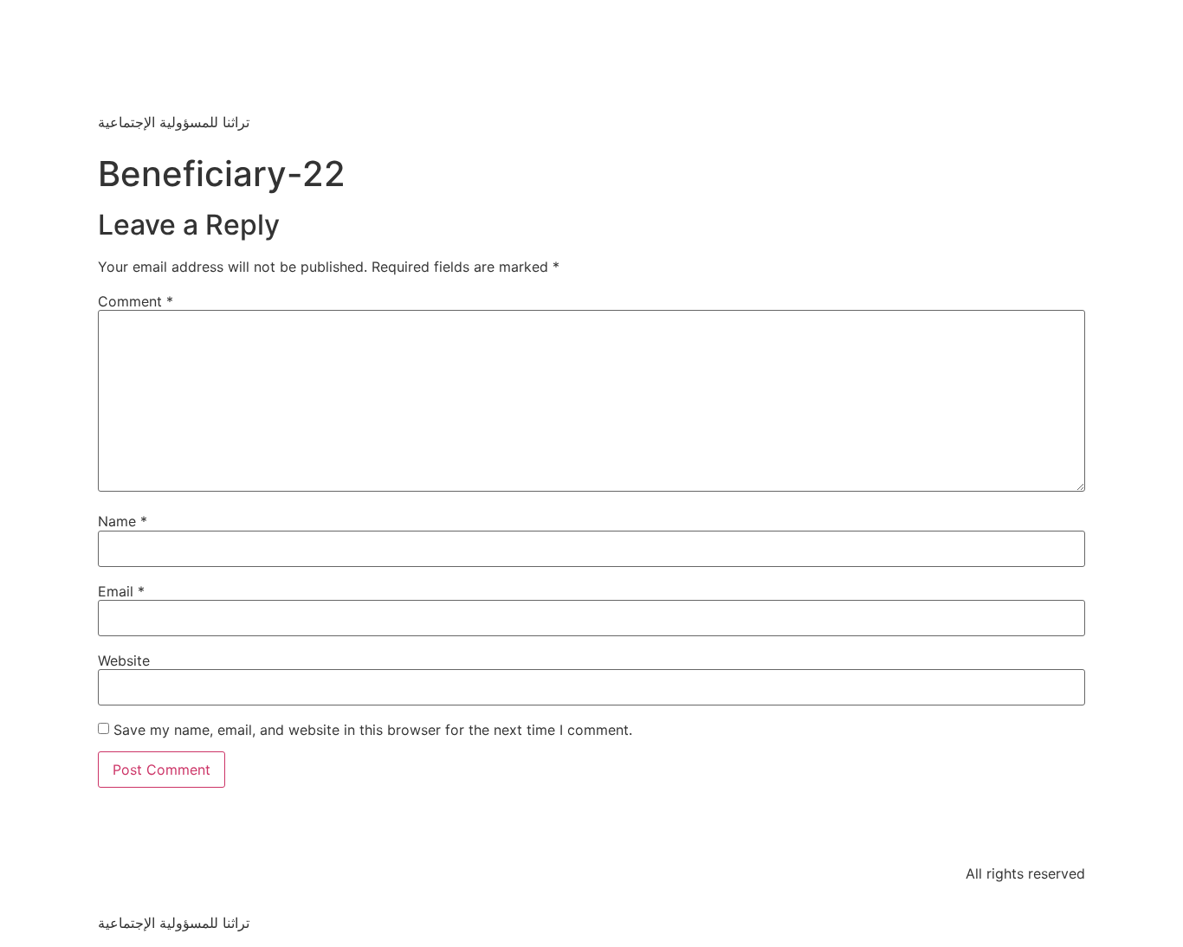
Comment (135, 301)
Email (121, 591)
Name (122, 521)
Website (124, 660)
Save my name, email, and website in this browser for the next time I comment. (372, 730)
